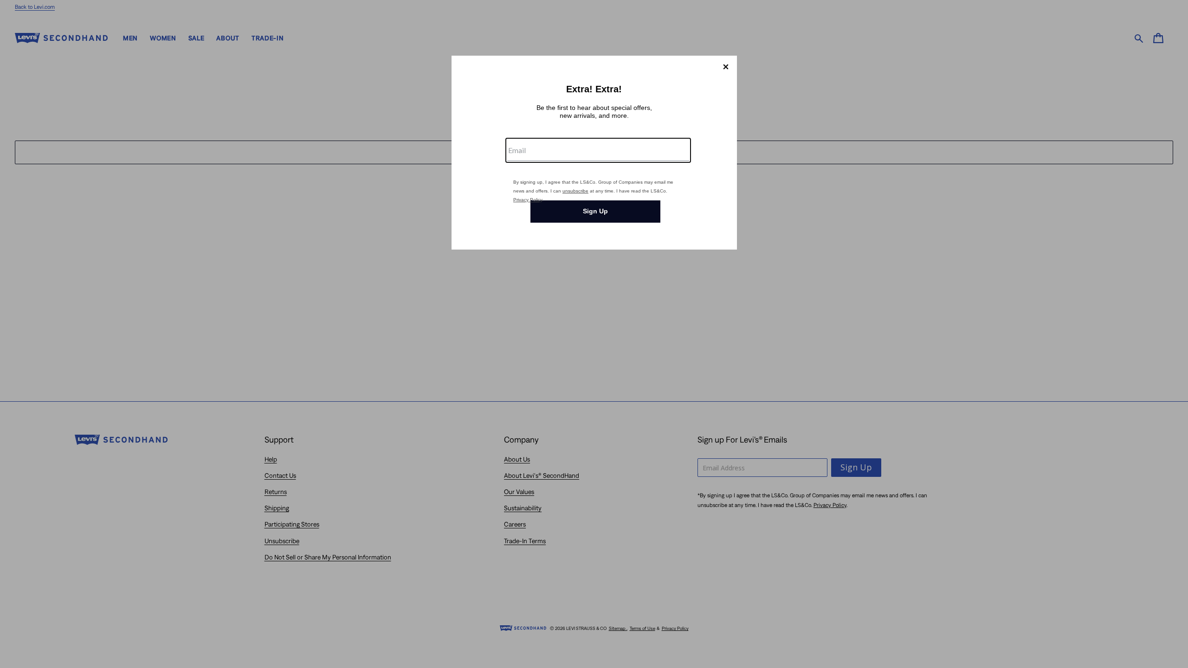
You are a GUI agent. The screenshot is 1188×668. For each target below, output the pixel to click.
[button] (725, 66)
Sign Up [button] (595, 211)
